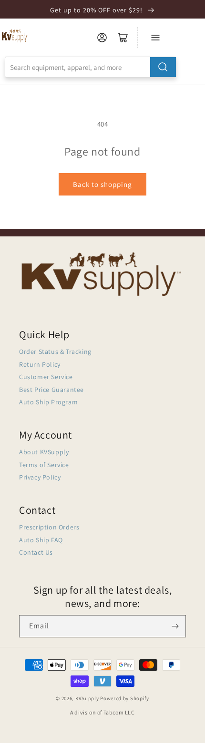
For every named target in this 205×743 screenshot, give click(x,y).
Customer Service (46, 376)
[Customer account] (102, 37)
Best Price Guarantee (51, 389)
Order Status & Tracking (55, 351)
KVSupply (87, 698)
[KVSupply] (15, 35)
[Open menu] (155, 37)
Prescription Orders (49, 527)
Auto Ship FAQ (41, 540)
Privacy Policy (40, 477)
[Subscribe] (174, 626)
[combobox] (90, 67)
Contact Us (36, 552)
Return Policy (40, 364)
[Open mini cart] (123, 37)
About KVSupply (44, 452)
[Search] (163, 67)
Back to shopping (102, 184)
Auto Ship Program (48, 402)
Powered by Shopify (124, 698)
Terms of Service (44, 464)
